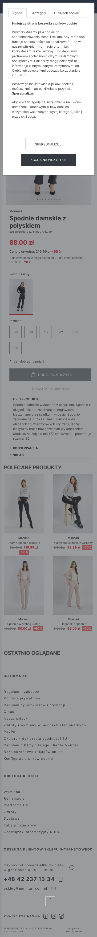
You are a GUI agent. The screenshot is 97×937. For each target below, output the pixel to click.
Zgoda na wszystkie (48, 160)
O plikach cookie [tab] (66, 13)
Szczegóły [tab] (38, 13)
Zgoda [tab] (17, 13)
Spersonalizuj (48, 144)
